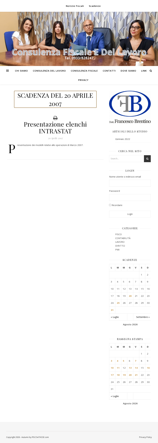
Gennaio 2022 (122, 138)
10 (112, 367)
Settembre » (143, 316)
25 (118, 302)
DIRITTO (120, 245)
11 (118, 367)
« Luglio (115, 316)
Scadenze (95, 5)
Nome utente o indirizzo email (125, 176)
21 (136, 374)
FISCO (118, 234)
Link (144, 70)
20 (130, 295)
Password (114, 190)
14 (136, 367)
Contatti (109, 70)
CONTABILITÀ (122, 238)
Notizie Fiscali (75, 5)
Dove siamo (128, 70)
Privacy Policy (145, 437)
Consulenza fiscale (84, 70)
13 (130, 367)
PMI (117, 249)
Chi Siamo (21, 70)
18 (118, 374)
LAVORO (120, 241)
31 (112, 309)
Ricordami (116, 205)
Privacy (83, 79)
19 (124, 374)
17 (112, 374)
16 (148, 367)
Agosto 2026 (130, 324)
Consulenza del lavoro (49, 70)
